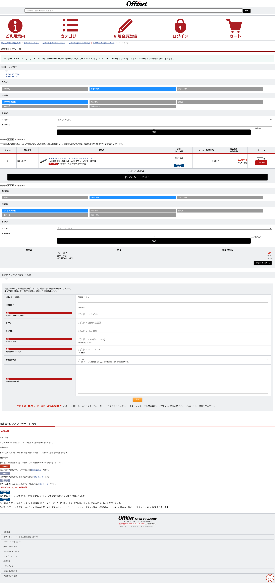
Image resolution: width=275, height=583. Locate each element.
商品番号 (94, 102)
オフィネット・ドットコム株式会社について (20, 537)
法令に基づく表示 (10, 547)
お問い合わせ (36, 470)
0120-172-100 (131, 521)
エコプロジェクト (10, 556)
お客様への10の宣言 (11, 552)
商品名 (180, 102)
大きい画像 (182, 89)
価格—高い (95, 106)
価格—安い (8, 106)
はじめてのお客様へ (11, 571)
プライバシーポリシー (12, 542)
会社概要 (6, 532)
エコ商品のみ (256, 128)
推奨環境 (6, 561)
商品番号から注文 (10, 576)
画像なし (7, 89)
